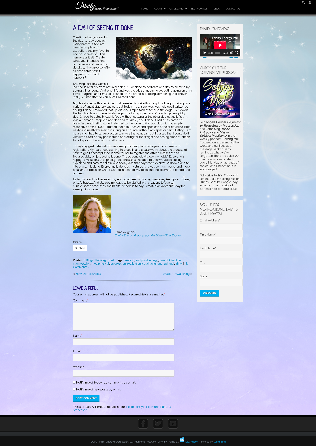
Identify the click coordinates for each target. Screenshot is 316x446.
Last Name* (208, 248)
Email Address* (210, 220)
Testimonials (199, 8)
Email (76, 351)
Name (77, 335)
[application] (220, 45)
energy (153, 260)
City (202, 262)
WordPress (220, 441)
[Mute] (231, 54)
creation (129, 260)
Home (144, 8)
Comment (80, 300)
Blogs (89, 260)
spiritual (169, 263)
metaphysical (100, 263)
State (203, 276)
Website (78, 367)
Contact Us (233, 8)
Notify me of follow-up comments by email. (106, 382)
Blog (217, 8)
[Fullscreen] (236, 54)
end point (142, 260)
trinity (179, 263)
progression (118, 263)
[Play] (204, 54)
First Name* (208, 234)
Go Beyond (177, 8)
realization (134, 263)
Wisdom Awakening (176, 274)
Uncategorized (104, 260)
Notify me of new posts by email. (98, 389)
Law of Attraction (170, 260)
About (158, 8)
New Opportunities (88, 274)
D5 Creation (191, 441)
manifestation (81, 263)
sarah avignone (152, 263)
